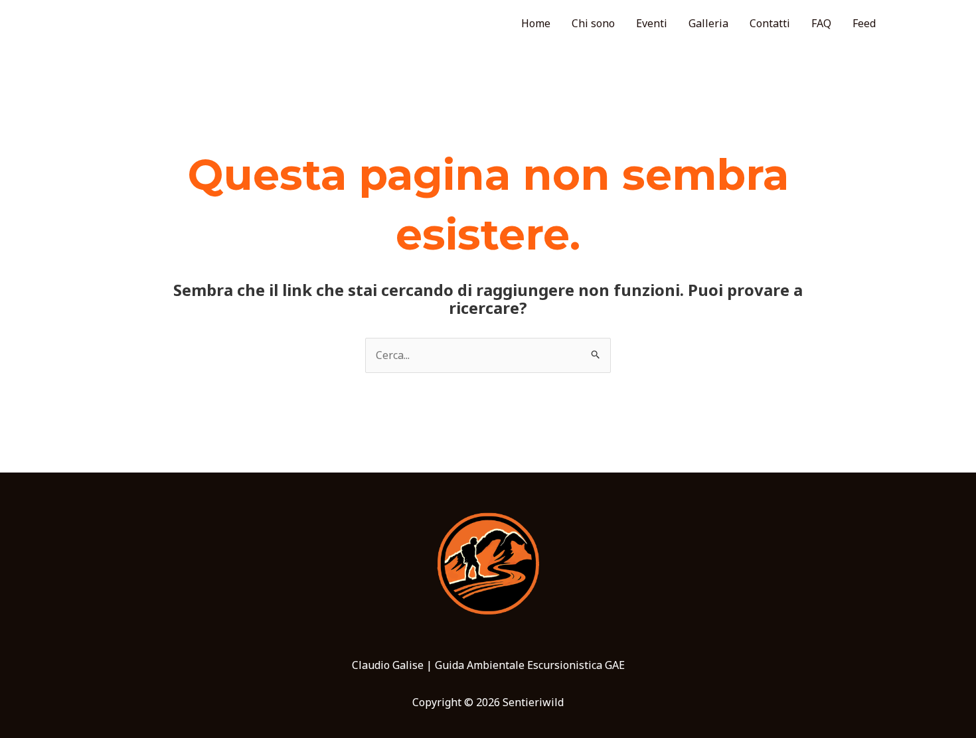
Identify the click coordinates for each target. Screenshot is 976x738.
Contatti (770, 23)
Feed (864, 23)
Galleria (708, 23)
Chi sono (593, 23)
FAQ (821, 23)
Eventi (651, 23)
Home (535, 23)
